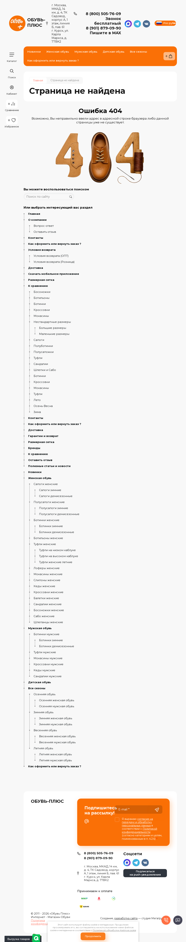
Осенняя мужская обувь (56, 706)
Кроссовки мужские (48, 664)
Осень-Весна (43, 406)
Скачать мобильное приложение (53, 274)
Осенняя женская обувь (56, 700)
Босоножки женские (49, 610)
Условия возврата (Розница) (54, 262)
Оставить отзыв (45, 231)
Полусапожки (44, 352)
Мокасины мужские (48, 658)
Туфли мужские (45, 652)
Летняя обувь (43, 748)
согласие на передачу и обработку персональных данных (137, 822)
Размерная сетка (41, 280)
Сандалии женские (48, 604)
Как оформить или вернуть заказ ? (54, 244)
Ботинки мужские (46, 634)
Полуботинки (43, 346)
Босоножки (42, 292)
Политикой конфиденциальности (139, 830)
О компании (37, 219)
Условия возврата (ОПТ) (51, 256)
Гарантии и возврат (43, 436)
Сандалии (41, 364)
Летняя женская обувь (55, 754)
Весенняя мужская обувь (57, 742)
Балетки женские (46, 598)
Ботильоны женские (48, 538)
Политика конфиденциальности (47, 922)
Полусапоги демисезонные (59, 514)
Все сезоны (36, 688)
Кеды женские (44, 586)
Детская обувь (39, 682)
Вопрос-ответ (44, 225)
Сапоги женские (46, 484)
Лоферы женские (47, 568)
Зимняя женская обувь (55, 718)
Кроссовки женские (48, 592)
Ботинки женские (46, 520)
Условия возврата (42, 250)
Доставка (35, 268)
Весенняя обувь (45, 730)
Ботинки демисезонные (56, 532)
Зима (37, 412)
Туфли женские (45, 544)
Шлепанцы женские (48, 622)
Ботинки (40, 304)
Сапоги (39, 340)
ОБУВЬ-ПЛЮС (36, 22)
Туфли (38, 358)
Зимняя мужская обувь (55, 724)
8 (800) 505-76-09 (103, 13)
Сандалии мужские (48, 676)
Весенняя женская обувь (57, 736)
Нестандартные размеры (52, 322)
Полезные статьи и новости (49, 466)
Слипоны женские (47, 580)
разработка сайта (126, 918)
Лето (37, 400)
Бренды (34, 448)
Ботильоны (41, 298)
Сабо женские (44, 616)
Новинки (35, 472)
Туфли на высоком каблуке (58, 556)
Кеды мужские (44, 670)
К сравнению (38, 286)
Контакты (35, 238)
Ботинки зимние (51, 526)
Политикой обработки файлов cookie (114, 930)
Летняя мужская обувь (55, 760)
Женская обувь (39, 478)
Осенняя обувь (44, 694)
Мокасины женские (48, 574)
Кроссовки (42, 310)
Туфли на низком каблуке (57, 550)
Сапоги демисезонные (55, 496)
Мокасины (41, 316)
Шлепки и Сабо (45, 370)
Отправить (156, 809)
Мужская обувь (40, 628)
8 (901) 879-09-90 (103, 28)
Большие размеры (52, 328)
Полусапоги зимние (53, 508)
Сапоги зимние (50, 490)
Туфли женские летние (55, 562)
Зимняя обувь (43, 712)
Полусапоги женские (49, 502)
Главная (34, 213)
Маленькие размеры (54, 334)
